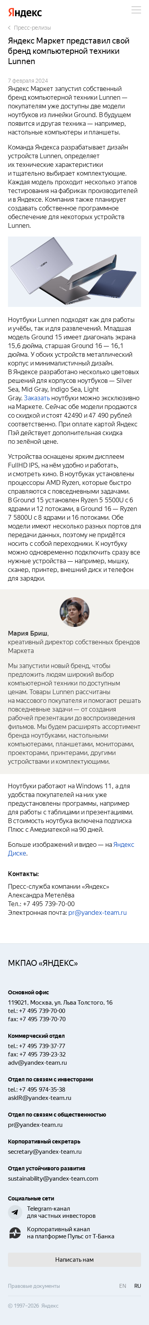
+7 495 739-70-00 (42, 1011)
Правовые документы (34, 1286)
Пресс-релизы (32, 28)
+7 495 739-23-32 (42, 1054)
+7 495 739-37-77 (42, 1046)
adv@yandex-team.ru (37, 1062)
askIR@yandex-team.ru (39, 1098)
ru (137, 1286)
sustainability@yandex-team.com (53, 1178)
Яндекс (25, 13)
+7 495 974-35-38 (42, 1089)
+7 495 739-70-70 (42, 1019)
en (122, 1286)
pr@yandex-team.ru (97, 912)
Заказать (37, 398)
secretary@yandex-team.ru (44, 1151)
